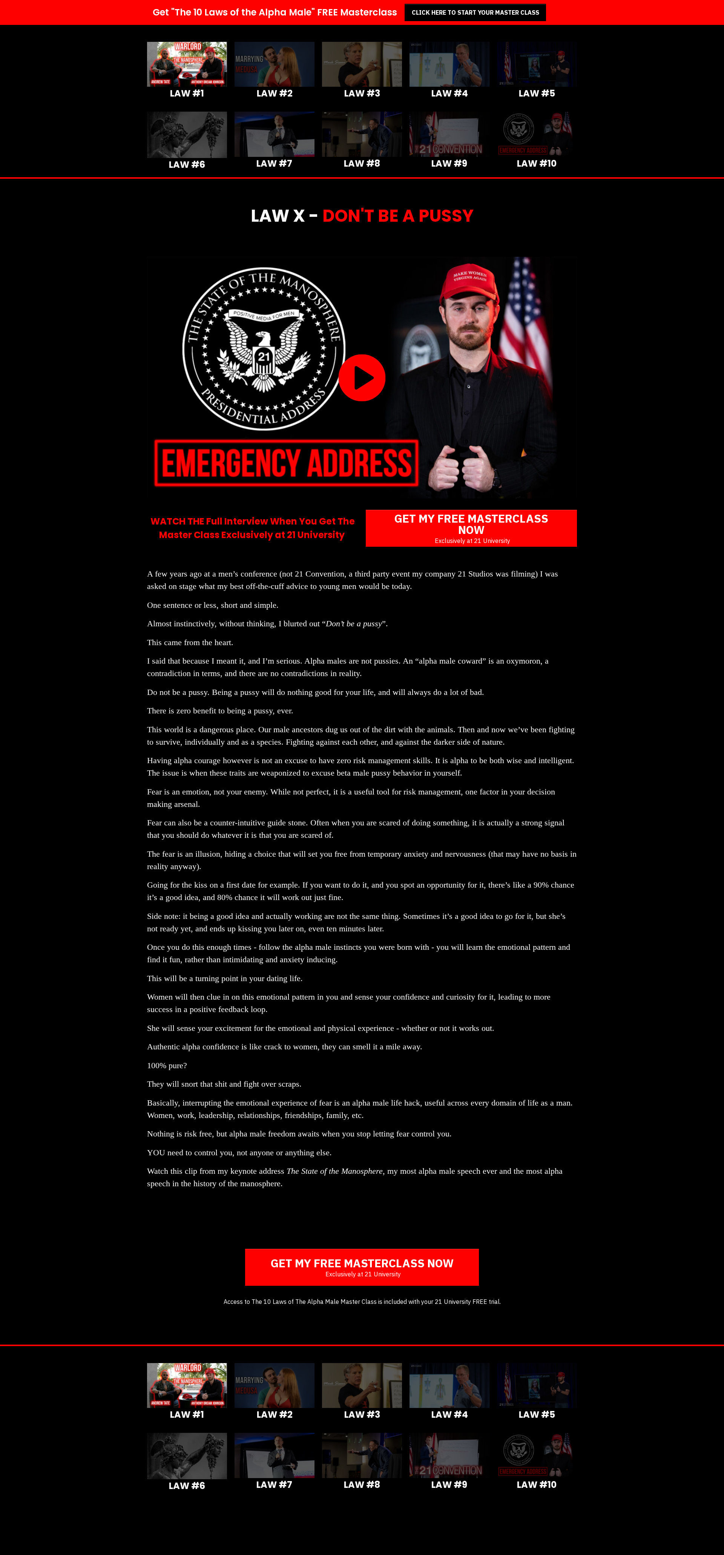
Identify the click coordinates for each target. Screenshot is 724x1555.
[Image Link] (187, 64)
